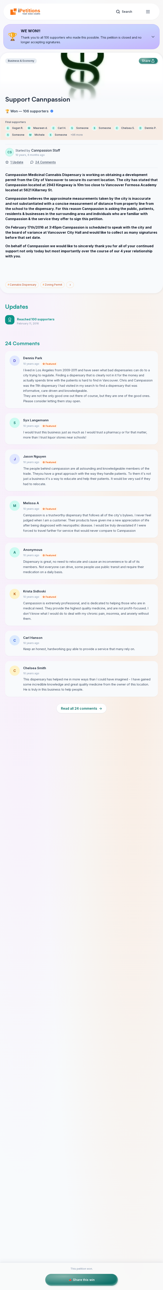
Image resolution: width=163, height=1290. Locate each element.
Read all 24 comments (81, 708)
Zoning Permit (52, 284)
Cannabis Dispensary (22, 284)
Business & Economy (21, 60)
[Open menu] (148, 11)
